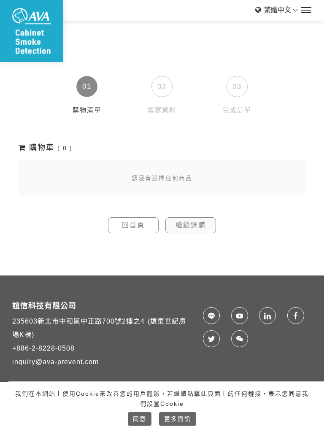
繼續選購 (191, 225)
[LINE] (214, 315)
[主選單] (306, 10)
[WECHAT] (242, 338)
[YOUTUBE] (242, 315)
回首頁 (133, 225)
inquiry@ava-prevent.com (55, 361)
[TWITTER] (214, 338)
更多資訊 (177, 419)
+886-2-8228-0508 (43, 348)
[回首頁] (31, 31)
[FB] (298, 315)
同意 (139, 419)
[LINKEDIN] (270, 315)
